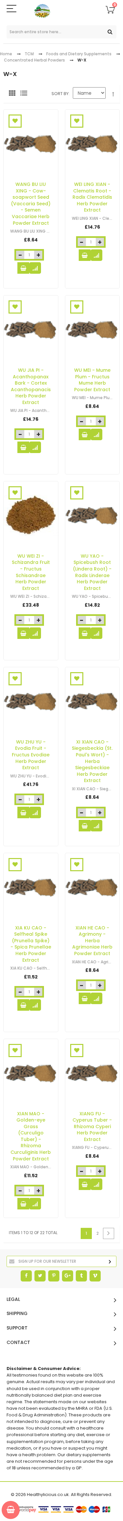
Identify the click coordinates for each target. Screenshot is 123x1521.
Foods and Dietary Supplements (79, 54)
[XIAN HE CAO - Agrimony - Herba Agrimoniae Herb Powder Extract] (92, 887)
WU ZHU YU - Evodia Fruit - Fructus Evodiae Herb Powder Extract (31, 754)
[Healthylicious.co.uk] (61, 11)
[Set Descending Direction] (113, 94)
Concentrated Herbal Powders (34, 60)
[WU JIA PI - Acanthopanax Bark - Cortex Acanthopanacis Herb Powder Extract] (31, 329)
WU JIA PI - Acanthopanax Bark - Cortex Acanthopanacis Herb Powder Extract (31, 386)
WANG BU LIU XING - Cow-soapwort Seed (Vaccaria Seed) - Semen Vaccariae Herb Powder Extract (31, 203)
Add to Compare (35, 268)
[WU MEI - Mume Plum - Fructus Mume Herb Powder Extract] (92, 329)
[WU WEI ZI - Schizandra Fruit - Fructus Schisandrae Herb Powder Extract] (31, 515)
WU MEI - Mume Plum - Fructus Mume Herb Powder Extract (92, 380)
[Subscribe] (110, 1262)
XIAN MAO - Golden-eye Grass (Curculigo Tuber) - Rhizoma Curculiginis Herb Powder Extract (30, 1136)
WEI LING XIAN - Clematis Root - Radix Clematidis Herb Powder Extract (92, 197)
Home (6, 54)
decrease (20, 255)
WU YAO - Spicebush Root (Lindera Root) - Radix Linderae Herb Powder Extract (92, 572)
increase (38, 255)
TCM (29, 54)
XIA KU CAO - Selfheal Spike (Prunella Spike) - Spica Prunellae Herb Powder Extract (30, 943)
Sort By (60, 93)
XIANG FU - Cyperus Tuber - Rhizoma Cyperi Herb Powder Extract (92, 1126)
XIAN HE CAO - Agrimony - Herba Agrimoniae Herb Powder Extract (92, 940)
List (25, 95)
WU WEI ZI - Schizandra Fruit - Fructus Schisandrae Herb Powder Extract (31, 572)
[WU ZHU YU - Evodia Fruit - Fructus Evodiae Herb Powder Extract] (31, 701)
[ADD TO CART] (23, 268)
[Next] (108, 1233)
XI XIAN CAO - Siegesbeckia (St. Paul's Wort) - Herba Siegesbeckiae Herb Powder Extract (92, 760)
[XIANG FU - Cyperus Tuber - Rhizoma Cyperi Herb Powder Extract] (92, 1073)
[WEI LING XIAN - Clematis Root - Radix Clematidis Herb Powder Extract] (92, 144)
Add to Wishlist (15, 121)
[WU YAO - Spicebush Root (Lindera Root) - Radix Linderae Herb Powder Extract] (92, 515)
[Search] (109, 31)
